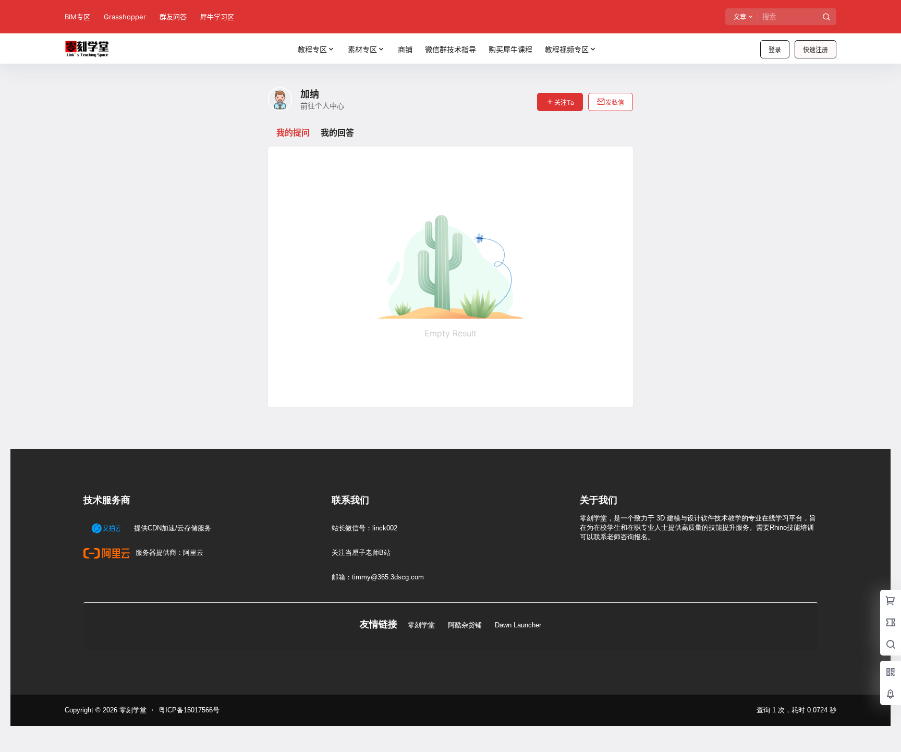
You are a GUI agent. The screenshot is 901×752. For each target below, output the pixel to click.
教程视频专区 (567, 49)
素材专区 (362, 49)
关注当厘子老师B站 (361, 552)
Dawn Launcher (518, 625)
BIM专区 (77, 17)
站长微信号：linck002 (364, 528)
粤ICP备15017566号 (189, 710)
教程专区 (312, 49)
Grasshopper (125, 17)
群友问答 (173, 17)
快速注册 (815, 50)
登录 (775, 50)
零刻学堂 (421, 625)
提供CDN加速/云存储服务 (171, 528)
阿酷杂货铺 (465, 625)
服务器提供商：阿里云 (168, 552)
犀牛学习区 (217, 17)
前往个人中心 (322, 105)
